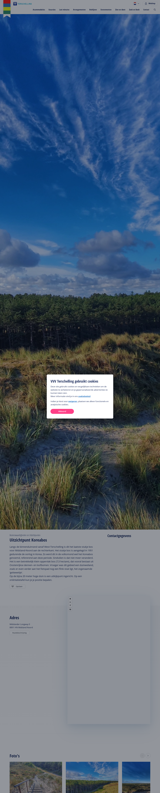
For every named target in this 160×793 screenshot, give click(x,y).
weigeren (72, 401)
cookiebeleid (84, 396)
